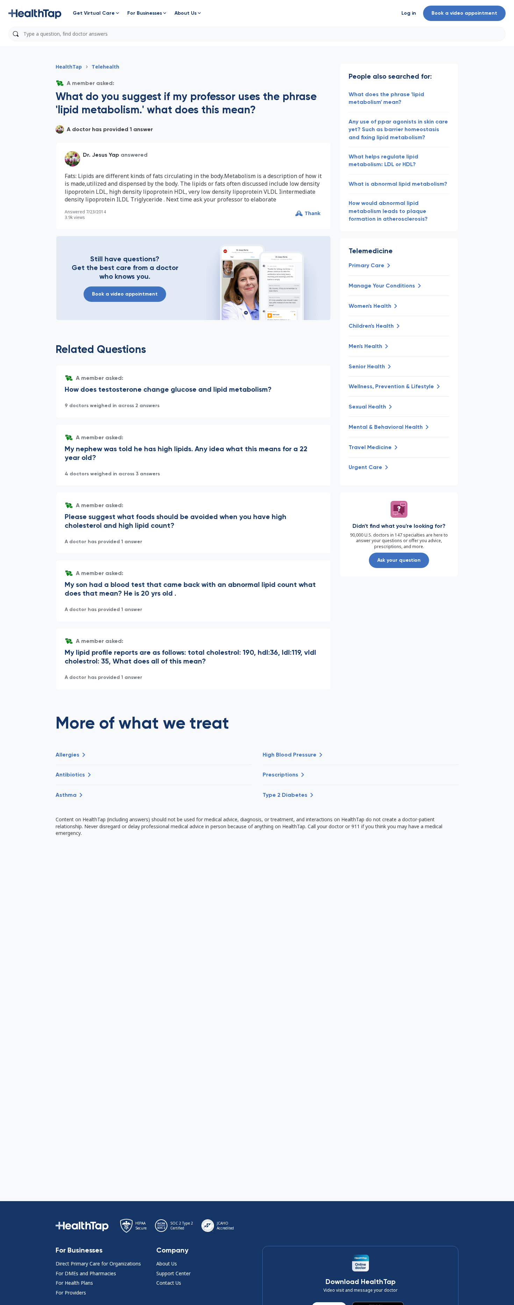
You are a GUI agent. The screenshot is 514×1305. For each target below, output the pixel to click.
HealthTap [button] (69, 66)
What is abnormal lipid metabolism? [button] (398, 183)
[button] (35, 13)
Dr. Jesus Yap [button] (101, 154)
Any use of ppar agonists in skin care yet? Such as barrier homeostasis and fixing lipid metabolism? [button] (398, 129)
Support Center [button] (173, 1273)
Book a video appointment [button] (464, 13)
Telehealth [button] (105, 66)
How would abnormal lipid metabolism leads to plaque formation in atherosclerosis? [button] (388, 211)
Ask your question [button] (399, 560)
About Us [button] (166, 1263)
